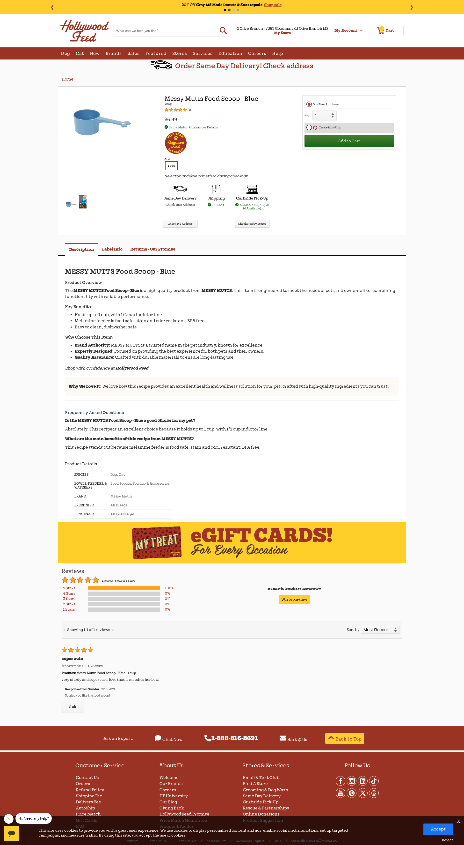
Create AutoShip (329, 127)
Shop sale (273, 5)
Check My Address (180, 223)
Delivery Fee (88, 802)
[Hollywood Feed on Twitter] (363, 792)
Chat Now (172, 739)
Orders (83, 783)
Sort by (353, 630)
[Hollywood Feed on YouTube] (340, 792)
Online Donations (261, 814)
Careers (168, 790)
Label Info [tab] (112, 249)
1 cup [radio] (171, 165)
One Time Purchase (326, 104)
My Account (345, 30)
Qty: (307, 115)
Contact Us (87, 777)
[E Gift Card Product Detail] (232, 562)
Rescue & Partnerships (266, 808)
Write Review (294, 599)
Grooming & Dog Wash (265, 790)
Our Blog (168, 802)
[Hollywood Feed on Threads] (374, 792)
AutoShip (85, 808)
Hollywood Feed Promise (184, 814)
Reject (447, 840)
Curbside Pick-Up (260, 802)
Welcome (169, 777)
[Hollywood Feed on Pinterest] (351, 792)
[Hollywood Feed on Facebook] (340, 780)
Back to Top (348, 738)
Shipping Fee (89, 796)
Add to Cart (349, 141)
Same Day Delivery (262, 796)
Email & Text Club (261, 777)
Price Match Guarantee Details (193, 127)
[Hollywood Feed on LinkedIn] (363, 780)
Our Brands (171, 783)
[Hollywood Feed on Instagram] (351, 780)
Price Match (88, 814)
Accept (438, 829)
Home (67, 79)
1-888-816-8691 (234, 738)
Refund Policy (90, 790)
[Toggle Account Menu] (361, 31)
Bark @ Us (297, 739)
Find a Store (255, 783)
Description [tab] (81, 249)
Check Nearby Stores (252, 223)
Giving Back (172, 808)
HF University (174, 796)
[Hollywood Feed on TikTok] (374, 780)
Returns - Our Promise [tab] (152, 249)
